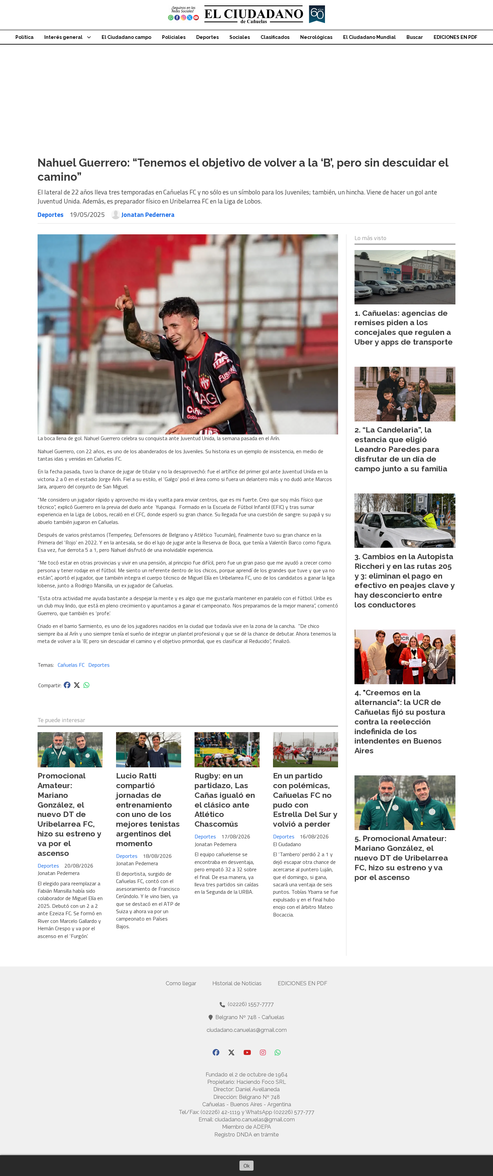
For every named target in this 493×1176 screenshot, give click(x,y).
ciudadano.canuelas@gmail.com (247, 1030)
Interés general (63, 37)
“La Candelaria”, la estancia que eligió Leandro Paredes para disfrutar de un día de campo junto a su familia (400, 449)
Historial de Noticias (237, 983)
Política (24, 37)
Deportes (207, 37)
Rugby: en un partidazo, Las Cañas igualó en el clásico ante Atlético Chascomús (225, 799)
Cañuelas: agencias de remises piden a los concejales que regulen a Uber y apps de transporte (403, 327)
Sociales (239, 37)
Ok (246, 1166)
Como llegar (181, 983)
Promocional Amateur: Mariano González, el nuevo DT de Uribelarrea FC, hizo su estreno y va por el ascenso (69, 814)
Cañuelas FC (71, 664)
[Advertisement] (246, 95)
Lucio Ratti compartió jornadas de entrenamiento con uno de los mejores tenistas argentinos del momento (148, 809)
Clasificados (275, 37)
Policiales (173, 37)
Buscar (414, 37)
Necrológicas (316, 37)
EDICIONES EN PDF (455, 37)
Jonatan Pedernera (147, 214)
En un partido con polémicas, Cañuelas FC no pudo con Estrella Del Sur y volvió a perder (305, 799)
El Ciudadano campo (126, 37)
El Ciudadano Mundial (369, 37)
